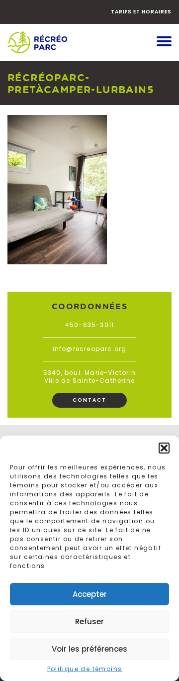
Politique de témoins (84, 669)
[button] (164, 448)
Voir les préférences (89, 649)
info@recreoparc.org (90, 348)
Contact (89, 400)
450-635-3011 (89, 325)
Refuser (89, 621)
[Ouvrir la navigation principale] (164, 42)
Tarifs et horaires (141, 11)
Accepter (90, 594)
